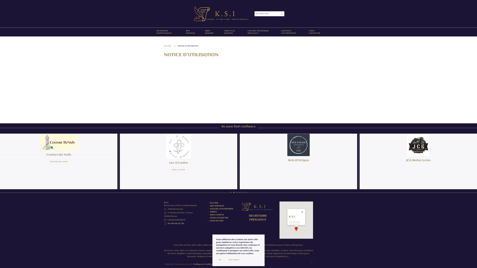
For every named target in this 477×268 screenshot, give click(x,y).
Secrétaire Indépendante (164, 32)
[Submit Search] (281, 13)
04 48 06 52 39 (176, 224)
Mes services (190, 32)
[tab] (231, 192)
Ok (220, 260)
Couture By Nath (59, 161)
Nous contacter (314, 32)
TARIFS (213, 212)
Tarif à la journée (229, 32)
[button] (296, 229)
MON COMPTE (217, 215)
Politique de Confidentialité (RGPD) (209, 264)
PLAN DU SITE (216, 221)
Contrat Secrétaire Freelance (258, 32)
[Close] (302, 212)
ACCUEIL (214, 203)
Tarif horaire (209, 32)
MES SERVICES (217, 206)
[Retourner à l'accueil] (222, 14)
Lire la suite (178, 169)
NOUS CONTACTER (219, 218)
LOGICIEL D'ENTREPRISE (222, 209)
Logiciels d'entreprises (288, 32)
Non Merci (233, 260)
